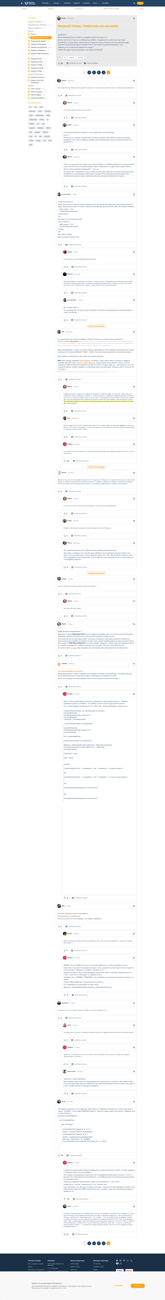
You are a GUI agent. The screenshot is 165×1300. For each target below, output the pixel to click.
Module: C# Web (38, 65)
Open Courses (38, 89)
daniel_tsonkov (71, 1071)
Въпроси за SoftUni (37, 22)
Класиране (79, 8)
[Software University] (30, 3)
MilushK (69, 102)
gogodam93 (65, 1003)
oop (40, 136)
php (43, 123)
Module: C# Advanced (41, 44)
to (35, 136)
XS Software (97, 1264)
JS (47, 119)
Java (35, 107)
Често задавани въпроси (35, 1264)
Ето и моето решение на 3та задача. (70, 671)
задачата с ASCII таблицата (85, 362)
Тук (65, 110)
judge (48, 115)
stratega (64, 579)
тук (106, 37)
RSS (141, 8)
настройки (118, 1285)
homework (32, 111)
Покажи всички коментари (96, 326)
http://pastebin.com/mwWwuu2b (69, 916)
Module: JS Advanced (40, 50)
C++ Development (53, 1268)
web (44, 140)
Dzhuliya (69, 252)
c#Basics (45, 132)
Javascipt (37, 132)
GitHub (66, 135)
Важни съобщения (36, 28)
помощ (38, 140)
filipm (63, 906)
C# (30, 107)
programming (33, 119)
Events (35, 34)
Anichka (64, 18)
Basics (31, 115)
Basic (30, 144)
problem (31, 123)
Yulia (63, 331)
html (50, 140)
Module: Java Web (38, 68)
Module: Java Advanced (41, 47)
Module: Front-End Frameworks (37, 81)
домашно (32, 128)
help (30, 132)
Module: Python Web (36, 74)
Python (42, 119)
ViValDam (70, 444)
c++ (38, 123)
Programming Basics (40, 37)
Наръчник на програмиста (36, 1269)
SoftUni (48, 128)
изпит (40, 111)
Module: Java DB (38, 62)
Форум (24, 8)
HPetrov (64, 80)
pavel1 (69, 1025)
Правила (51, 8)
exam (41, 107)
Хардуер (33, 85)
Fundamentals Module (41, 41)
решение (111, 397)
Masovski (70, 274)
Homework (74, 341)
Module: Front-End (39, 77)
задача (31, 140)
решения (74, 648)
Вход (140, 3)
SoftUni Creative (38, 92)
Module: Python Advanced (40, 54)
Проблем (40, 128)
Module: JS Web (38, 71)
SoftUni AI (73, 1269)
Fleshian (69, 933)
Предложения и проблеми (39, 25)
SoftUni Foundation (39, 98)
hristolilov (64, 663)
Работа (32, 31)
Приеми (138, 1285)
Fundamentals (39, 115)
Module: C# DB (38, 59)
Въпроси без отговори (111, 8)
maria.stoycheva (66, 194)
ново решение (85, 360)
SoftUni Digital (38, 95)
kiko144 (64, 472)
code (30, 136)
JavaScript (47, 111)
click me (95, 169)
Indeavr (95, 1269)
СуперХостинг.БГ (98, 1266)
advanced (47, 136)
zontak (63, 1101)
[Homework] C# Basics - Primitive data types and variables (88, 26)
